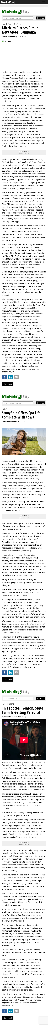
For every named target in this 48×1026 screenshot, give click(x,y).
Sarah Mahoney (10, 421)
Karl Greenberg (10, 36)
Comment (8, 384)
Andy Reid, (7, 933)
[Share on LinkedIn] (10, 377)
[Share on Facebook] (4, 377)
